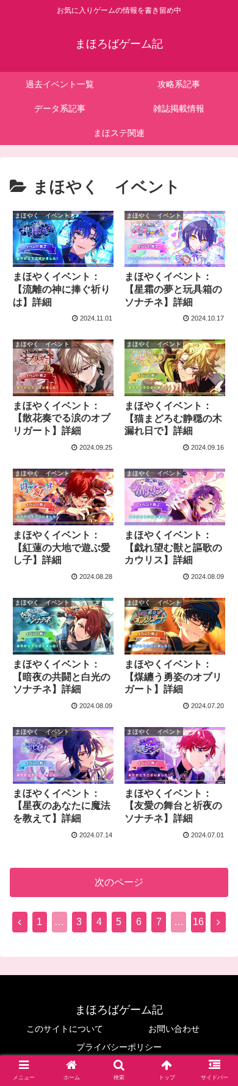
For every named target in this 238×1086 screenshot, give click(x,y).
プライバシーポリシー (119, 1047)
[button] (214, 1002)
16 (198, 922)
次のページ (119, 882)
